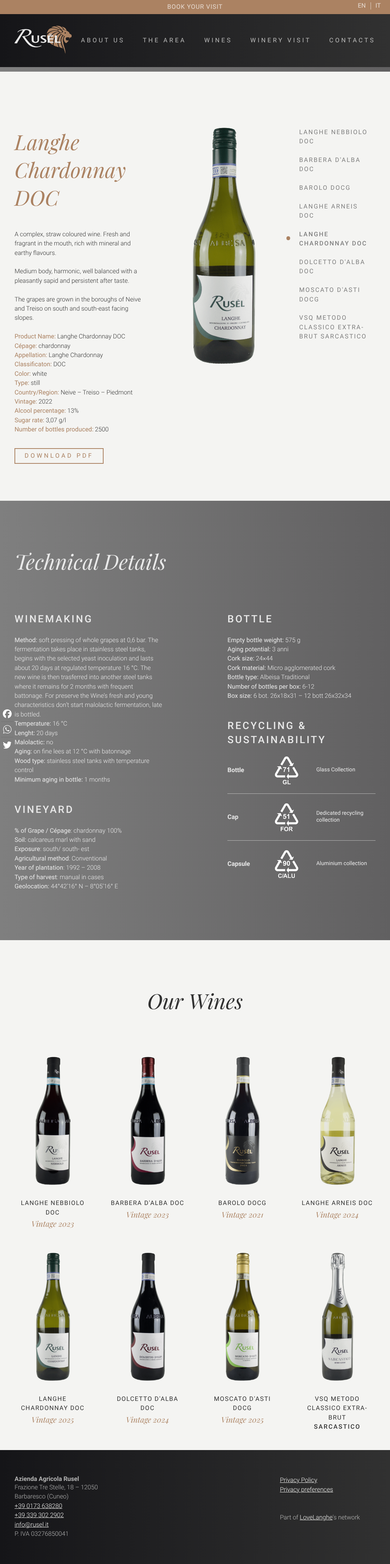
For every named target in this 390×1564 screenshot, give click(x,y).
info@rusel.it (31, 1524)
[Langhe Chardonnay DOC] (53, 1321)
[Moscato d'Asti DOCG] (242, 1321)
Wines (218, 40)
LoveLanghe (316, 1517)
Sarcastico (337, 1426)
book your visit (194, 6)
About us (103, 40)
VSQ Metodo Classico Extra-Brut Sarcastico (333, 327)
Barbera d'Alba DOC (147, 1203)
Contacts (352, 40)
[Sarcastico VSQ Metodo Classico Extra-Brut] (337, 1321)
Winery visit (280, 40)
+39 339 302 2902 (39, 1515)
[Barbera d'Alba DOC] (148, 1125)
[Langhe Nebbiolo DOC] (53, 1125)
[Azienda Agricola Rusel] (43, 51)
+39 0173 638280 (38, 1506)
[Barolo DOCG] (242, 1125)
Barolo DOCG (325, 187)
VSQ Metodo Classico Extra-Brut (337, 1408)
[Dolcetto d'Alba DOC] (148, 1321)
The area (164, 40)
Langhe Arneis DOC (337, 1203)
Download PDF (59, 455)
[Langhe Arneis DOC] (337, 1125)
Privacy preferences (306, 1489)
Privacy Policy (298, 1480)
